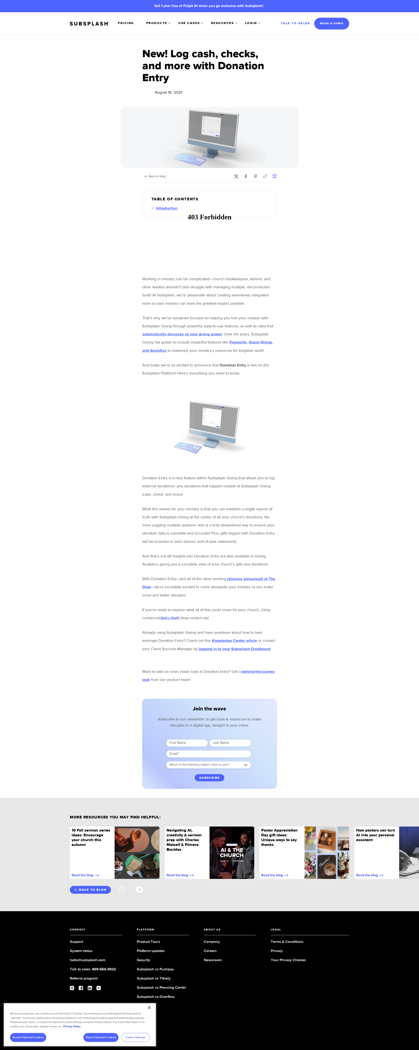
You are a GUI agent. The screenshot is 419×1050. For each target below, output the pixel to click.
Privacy (277, 951)
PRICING (126, 23)
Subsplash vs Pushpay (155, 969)
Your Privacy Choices (288, 960)
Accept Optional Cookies (28, 1037)
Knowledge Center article (234, 641)
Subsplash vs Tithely (154, 978)
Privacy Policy (72, 1026)
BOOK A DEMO (331, 23)
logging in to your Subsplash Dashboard (234, 649)
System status (81, 951)
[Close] (149, 1007)
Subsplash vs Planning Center (161, 988)
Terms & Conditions (287, 942)
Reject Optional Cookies (101, 1037)
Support (76, 942)
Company (212, 942)
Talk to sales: (93, 969)
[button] (159, 23)
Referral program (84, 978)
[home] (89, 24)
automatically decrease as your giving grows (182, 334)
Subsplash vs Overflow (156, 997)
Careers (210, 951)
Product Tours (148, 942)
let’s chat (170, 618)
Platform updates (151, 951)
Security (143, 960)
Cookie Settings (135, 1037)
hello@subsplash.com (87, 960)
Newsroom (213, 960)
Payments (238, 342)
